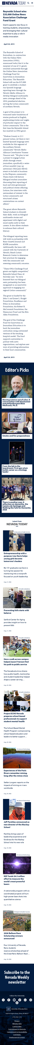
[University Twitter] (3, 1000)
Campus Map (16, 1026)
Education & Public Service (22, 532)
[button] (32, 3)
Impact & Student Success (23, 912)
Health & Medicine (25, 589)
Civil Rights (17, 1035)
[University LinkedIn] (17, 1002)
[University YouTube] (14, 1000)
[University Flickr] (25, 1000)
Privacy (17, 1021)
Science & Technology (24, 749)
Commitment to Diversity (17, 1029)
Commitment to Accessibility (17, 1032)
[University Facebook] (8, 1000)
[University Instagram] (30, 1000)
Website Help (17, 1024)
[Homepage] (13, 3)
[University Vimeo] (19, 1000)
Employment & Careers (17, 1037)
